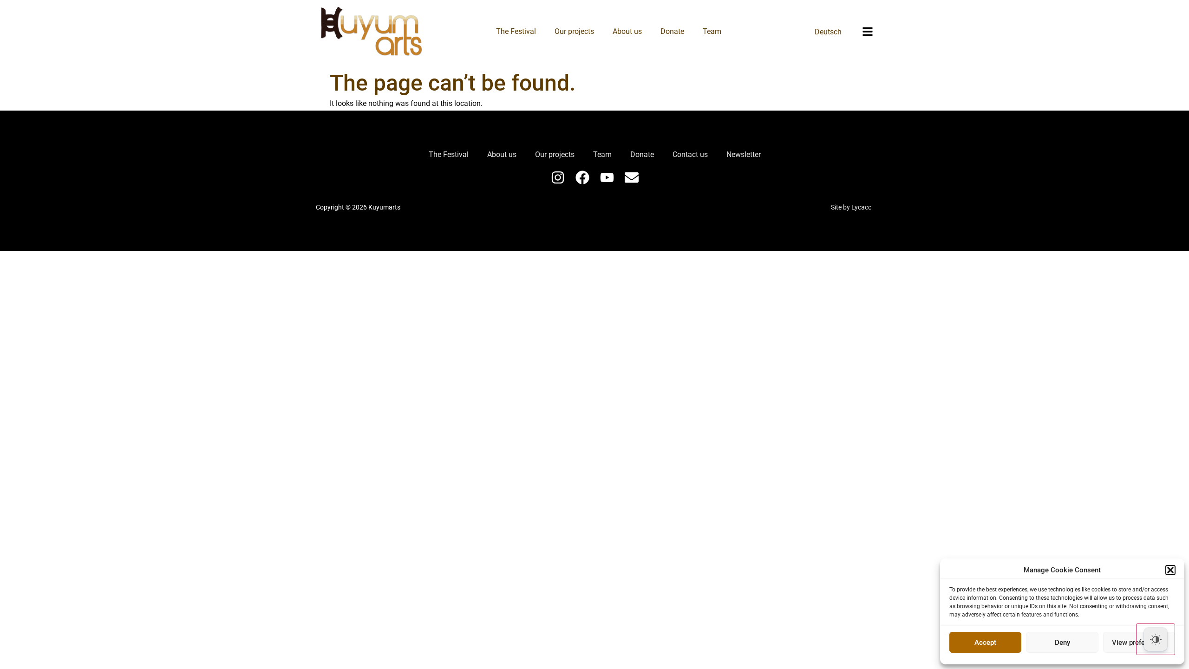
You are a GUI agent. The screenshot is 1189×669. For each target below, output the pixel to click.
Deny (1062, 642)
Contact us (690, 154)
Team (712, 31)
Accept (985, 642)
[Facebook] (582, 177)
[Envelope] (632, 177)
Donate (672, 31)
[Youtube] (607, 177)
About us (627, 31)
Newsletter (743, 154)
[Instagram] (558, 177)
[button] (1170, 570)
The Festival (516, 31)
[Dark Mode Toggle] (1155, 639)
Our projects (574, 31)
